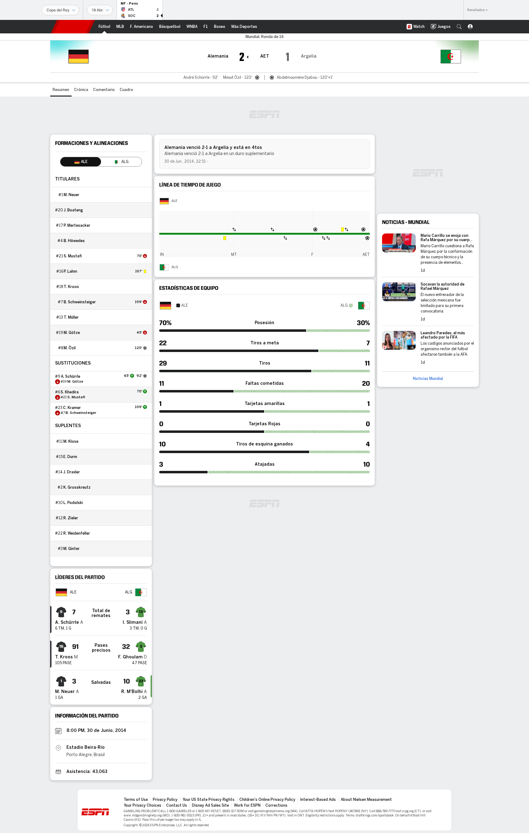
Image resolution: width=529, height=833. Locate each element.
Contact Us (176, 805)
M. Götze (72, 333)
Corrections (276, 805)
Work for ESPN (247, 805)
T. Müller (71, 317)
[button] (459, 26)
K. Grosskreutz (77, 487)
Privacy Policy (165, 799)
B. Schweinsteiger (80, 302)
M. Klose (70, 441)
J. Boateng (73, 210)
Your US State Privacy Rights (208, 799)
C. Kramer (72, 408)
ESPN (72, 26)
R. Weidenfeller (76, 533)
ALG (174, 267)
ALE (174, 201)
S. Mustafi (73, 256)
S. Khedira (70, 392)
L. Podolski (73, 503)
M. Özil (70, 348)
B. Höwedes (74, 241)
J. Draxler (71, 472)
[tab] (80, 161)
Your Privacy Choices (142, 805)
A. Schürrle (70, 376)
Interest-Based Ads (318, 799)
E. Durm (70, 457)
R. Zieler (70, 518)
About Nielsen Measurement (366, 799)
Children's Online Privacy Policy (267, 799)
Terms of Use (136, 799)
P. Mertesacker (77, 225)
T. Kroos (71, 287)
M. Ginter (71, 549)
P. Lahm (70, 271)
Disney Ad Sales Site (210, 805)
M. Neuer (71, 195)
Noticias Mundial (428, 379)
